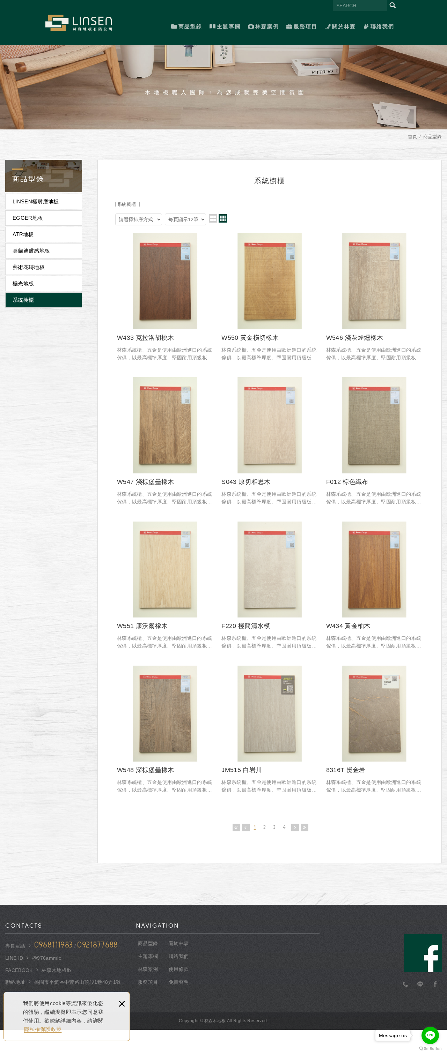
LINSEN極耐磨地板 (36, 201)
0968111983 (53, 945)
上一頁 (246, 827)
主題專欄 (229, 26)
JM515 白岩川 (269, 730)
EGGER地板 (28, 218)
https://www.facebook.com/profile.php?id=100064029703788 (435, 984)
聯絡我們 (382, 26)
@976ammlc (46, 958)
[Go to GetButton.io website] (430, 1049)
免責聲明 (179, 982)
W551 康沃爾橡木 (165, 586)
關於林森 (344, 26)
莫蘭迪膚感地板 (31, 251)
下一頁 (295, 827)
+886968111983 (405, 984)
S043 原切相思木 (269, 441)
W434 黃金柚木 (374, 586)
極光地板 (23, 283)
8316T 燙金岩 (374, 730)
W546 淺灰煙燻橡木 (374, 297)
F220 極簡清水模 (269, 586)
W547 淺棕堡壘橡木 (165, 441)
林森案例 (267, 26)
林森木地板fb (56, 970)
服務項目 (305, 26)
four (223, 218)
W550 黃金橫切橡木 (269, 297)
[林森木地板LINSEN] (78, 23)
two (213, 218)
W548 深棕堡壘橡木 (165, 730)
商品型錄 (190, 26)
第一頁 (236, 827)
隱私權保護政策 (42, 1029)
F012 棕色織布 (374, 441)
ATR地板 (23, 234)
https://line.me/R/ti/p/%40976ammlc (420, 984)
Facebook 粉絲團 (423, 953)
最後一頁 (304, 827)
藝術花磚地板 (29, 267)
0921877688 (97, 945)
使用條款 (179, 969)
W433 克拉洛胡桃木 (165, 297)
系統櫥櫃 (23, 300)
